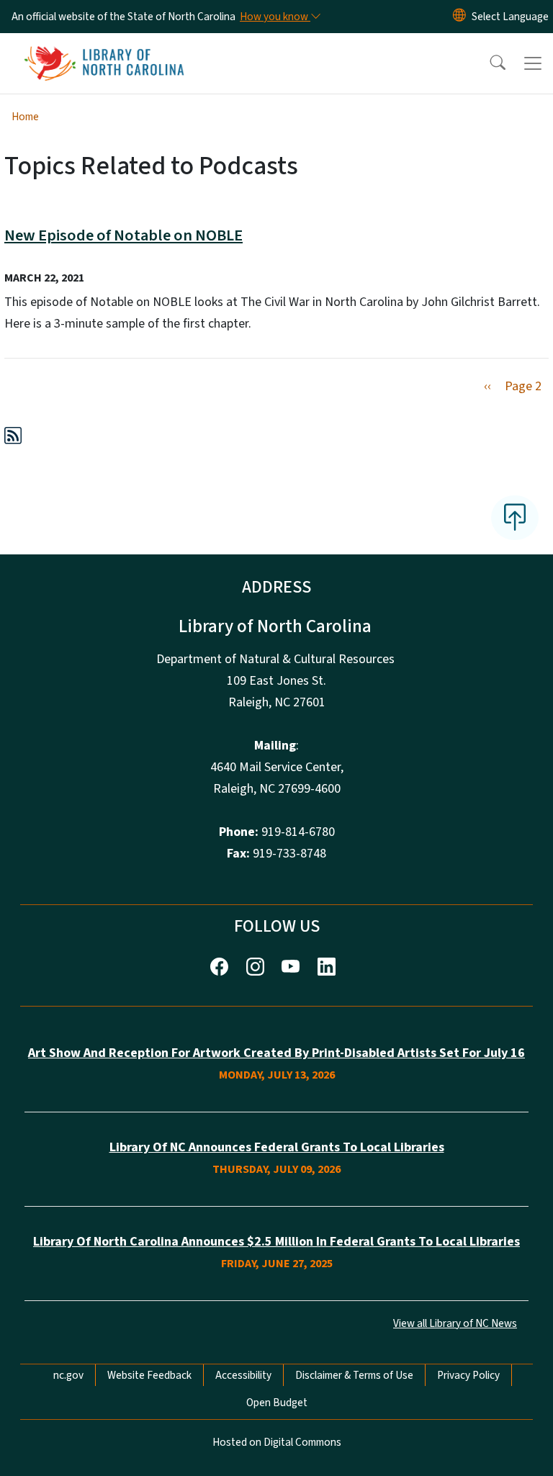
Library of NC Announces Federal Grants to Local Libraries (276, 1147)
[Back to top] (515, 517)
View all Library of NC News (455, 1323)
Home (25, 117)
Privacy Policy (468, 1375)
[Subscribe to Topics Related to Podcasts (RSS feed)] (13, 438)
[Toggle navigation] (533, 63)
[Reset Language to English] (459, 16)
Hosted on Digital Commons (276, 1442)
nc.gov (68, 1375)
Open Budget (276, 1402)
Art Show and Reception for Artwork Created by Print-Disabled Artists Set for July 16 (276, 1053)
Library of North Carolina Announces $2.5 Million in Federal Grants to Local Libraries (276, 1242)
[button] (488, 63)
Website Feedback (149, 1375)
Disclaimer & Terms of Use (354, 1375)
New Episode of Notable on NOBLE (123, 235)
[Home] (104, 49)
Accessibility (243, 1375)
